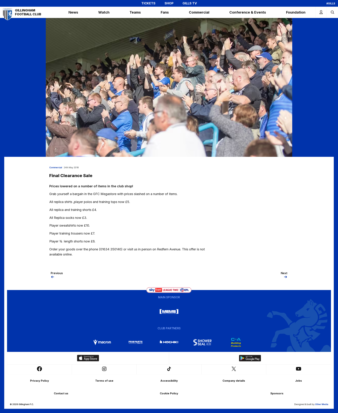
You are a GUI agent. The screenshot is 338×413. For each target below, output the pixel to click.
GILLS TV (190, 3)
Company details (234, 380)
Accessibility (169, 380)
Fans (165, 12)
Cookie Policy (169, 393)
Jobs (298, 380)
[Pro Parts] (135, 342)
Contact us (61, 393)
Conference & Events (247, 12)
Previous (57, 273)
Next (284, 273)
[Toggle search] (332, 12)
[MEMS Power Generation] (169, 311)
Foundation (295, 12)
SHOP (169, 3)
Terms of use (104, 380)
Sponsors (276, 393)
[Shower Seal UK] (202, 342)
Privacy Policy (39, 380)
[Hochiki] (169, 342)
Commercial (199, 12)
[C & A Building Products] (236, 342)
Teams (135, 12)
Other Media (321, 404)
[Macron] (102, 342)
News (73, 12)
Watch (103, 12)
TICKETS (148, 3)
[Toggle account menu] (321, 12)
